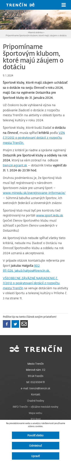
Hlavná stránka (35, 32)
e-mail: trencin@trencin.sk (35, 388)
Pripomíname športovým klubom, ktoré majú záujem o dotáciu (36, 35)
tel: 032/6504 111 (35, 382)
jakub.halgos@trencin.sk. (32, 270)
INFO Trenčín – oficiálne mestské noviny (35, 406)
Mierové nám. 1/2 (35, 369)
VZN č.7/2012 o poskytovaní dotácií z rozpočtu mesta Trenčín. (34, 138)
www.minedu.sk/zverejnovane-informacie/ (34, 193)
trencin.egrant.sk (15, 165)
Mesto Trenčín (35, 363)
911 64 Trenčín (35, 376)
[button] (64, 4)
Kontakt (35, 394)
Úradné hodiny (35, 400)
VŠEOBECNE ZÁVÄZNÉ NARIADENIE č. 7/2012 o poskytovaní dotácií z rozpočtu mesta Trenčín (31, 283)
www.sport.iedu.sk (49, 215)
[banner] (23, 5)
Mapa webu (35, 413)
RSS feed (36, 419)
